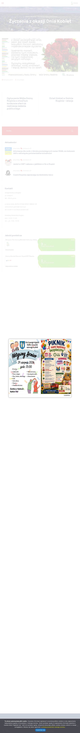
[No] (78, 726)
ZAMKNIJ (67, 395)
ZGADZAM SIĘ (40, 730)
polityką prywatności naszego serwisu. (53, 727)
